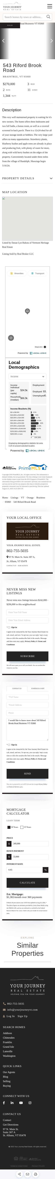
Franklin (7, 1042)
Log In (11, 1016)
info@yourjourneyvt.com (22, 1009)
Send (27, 773)
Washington (9, 1055)
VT (22, 497)
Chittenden (9, 1037)
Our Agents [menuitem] (9, 1072)
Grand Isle (8, 1046)
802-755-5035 (17, 551)
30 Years (14, 827)
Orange (30, 497)
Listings (14, 497)
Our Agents (23, 566)
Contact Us (11, 566)
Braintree (40, 497)
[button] (48, 17)
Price (10, 838)
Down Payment (15, 851)
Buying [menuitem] (7, 1085)
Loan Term (13, 821)
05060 (8, 502)
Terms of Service (14, 787)
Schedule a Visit (37, 688)
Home (5, 497)
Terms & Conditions (18, 1166)
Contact (7, 1120)
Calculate (27, 882)
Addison (7, 1033)
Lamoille (7, 1051)
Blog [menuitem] (5, 1076)
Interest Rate (15, 864)
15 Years (27, 827)
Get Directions (10, 1124)
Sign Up (22, 1016)
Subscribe (27, 656)
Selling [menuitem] (6, 1081)
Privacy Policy (30, 641)
